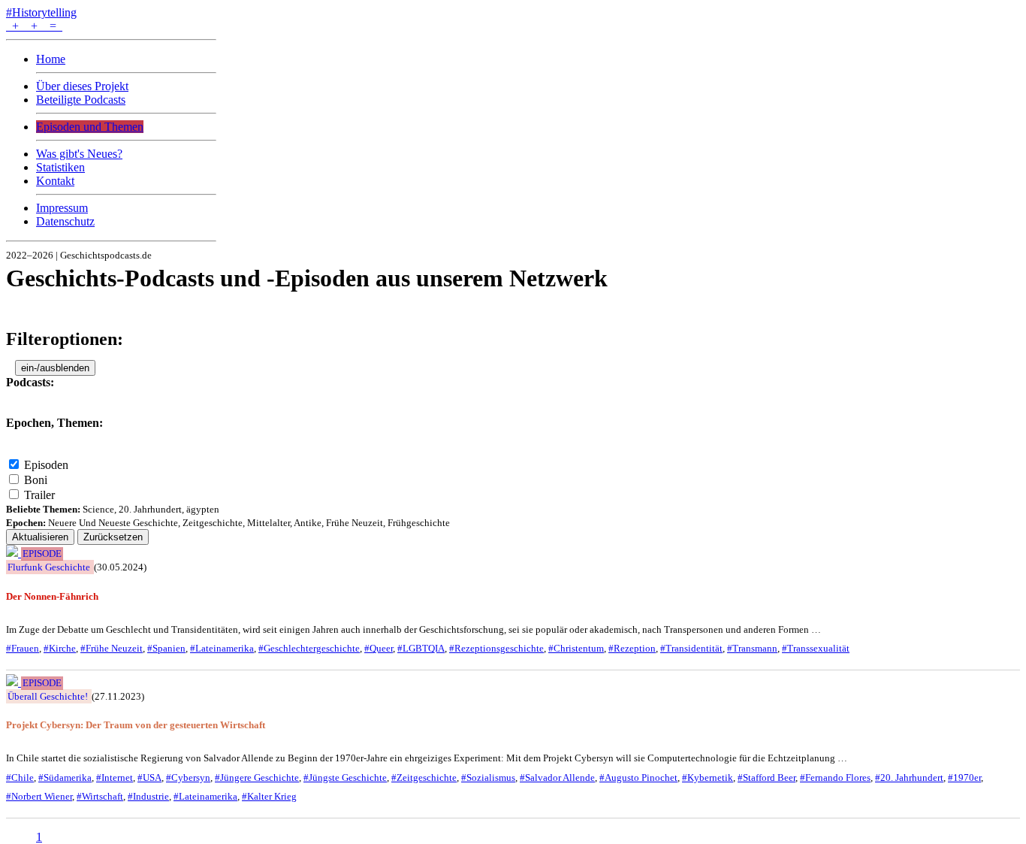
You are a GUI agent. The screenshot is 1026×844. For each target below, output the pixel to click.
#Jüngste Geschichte (345, 777)
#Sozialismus (488, 777)
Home (50, 59)
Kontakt (55, 180)
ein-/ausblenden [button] (55, 368)
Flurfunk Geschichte (49, 567)
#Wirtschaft (100, 796)
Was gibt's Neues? (79, 153)
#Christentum (576, 648)
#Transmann (752, 648)
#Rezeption (632, 648)
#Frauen (22, 648)
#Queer (378, 648)
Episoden (46, 464)
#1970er (964, 777)
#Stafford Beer (766, 777)
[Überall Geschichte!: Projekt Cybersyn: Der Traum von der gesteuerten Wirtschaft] (13, 682)
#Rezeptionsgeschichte (496, 648)
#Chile (20, 777)
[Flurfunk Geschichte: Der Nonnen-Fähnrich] (13, 552)
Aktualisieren (40, 537)
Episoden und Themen (89, 126)
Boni (35, 479)
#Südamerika (65, 777)
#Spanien (166, 648)
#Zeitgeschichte (424, 777)
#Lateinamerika (222, 648)
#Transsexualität (815, 648)
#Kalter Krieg (269, 796)
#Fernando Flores (835, 777)
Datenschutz (65, 221)
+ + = (34, 26)
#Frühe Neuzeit (111, 648)
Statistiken (60, 167)
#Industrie (148, 796)
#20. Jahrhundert (909, 777)
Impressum (62, 207)
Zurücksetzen (113, 537)
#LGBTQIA (421, 648)
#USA (149, 777)
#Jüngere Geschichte (257, 777)
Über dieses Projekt (82, 86)
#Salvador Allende (557, 777)
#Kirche (60, 648)
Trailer (39, 495)
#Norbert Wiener (39, 796)
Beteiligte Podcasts (80, 99)
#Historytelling (41, 12)
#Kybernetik (707, 777)
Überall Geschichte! (48, 696)
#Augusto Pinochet (638, 777)
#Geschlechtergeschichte (309, 648)
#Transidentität (691, 648)
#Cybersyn (188, 777)
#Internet (114, 777)
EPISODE (42, 554)
